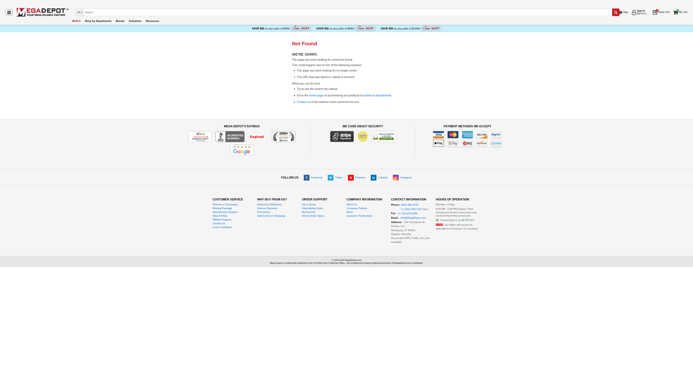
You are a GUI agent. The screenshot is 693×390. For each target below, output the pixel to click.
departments (383, 95)
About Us (351, 204)
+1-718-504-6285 (407, 213)
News (349, 212)
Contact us (304, 101)
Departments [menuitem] (98, 21)
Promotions (263, 212)
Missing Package (222, 208)
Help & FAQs (220, 215)
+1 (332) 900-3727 (411, 209)
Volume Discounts (267, 208)
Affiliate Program (222, 219)
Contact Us (219, 223)
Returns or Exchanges (225, 204)
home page (316, 95)
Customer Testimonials (359, 215)
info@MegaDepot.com (413, 217)
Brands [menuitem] (120, 21)
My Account (308, 212)
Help (625, 12)
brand (368, 95)
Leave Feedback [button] (222, 227)
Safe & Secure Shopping (271, 215)
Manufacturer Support (225, 212)
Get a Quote (309, 204)
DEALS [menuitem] (76, 21)
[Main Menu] (9, 12)
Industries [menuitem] (135, 21)
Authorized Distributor (269, 204)
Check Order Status (313, 215)
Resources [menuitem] (152, 21)
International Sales (312, 208)
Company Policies (356, 208)
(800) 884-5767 (410, 204)
